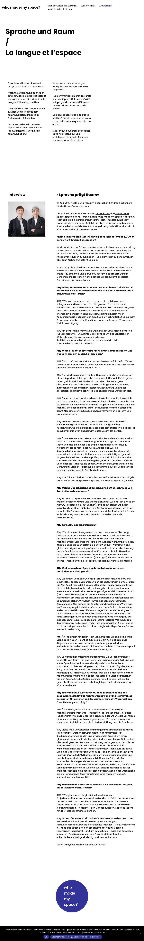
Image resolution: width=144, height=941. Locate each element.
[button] (111, 5)
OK (46, 937)
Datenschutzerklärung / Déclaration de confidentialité (76, 937)
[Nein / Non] (140, 933)
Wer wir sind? (88, 5)
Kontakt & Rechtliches (60, 9)
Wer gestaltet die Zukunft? (62, 5)
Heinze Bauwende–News (77, 206)
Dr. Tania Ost (103, 213)
